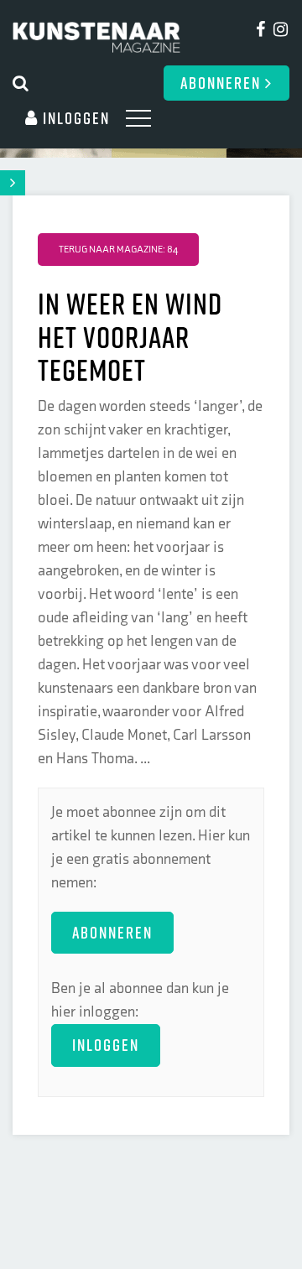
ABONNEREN (112, 932)
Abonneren (222, 82)
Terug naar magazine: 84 (118, 249)
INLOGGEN (105, 1044)
